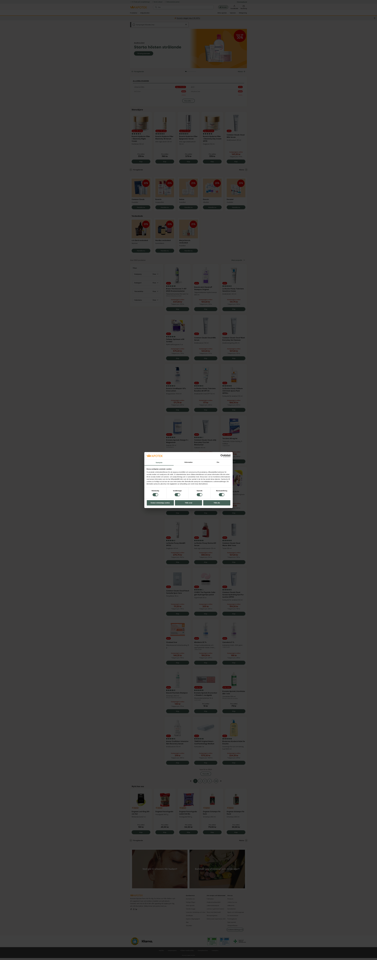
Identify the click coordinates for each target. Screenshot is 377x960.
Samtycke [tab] (159, 462)
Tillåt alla (217, 503)
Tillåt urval (188, 503)
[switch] (177, 494)
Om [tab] (218, 462)
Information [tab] (188, 462)
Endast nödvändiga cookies (160, 503)
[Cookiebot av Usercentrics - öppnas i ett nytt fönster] (222, 455)
